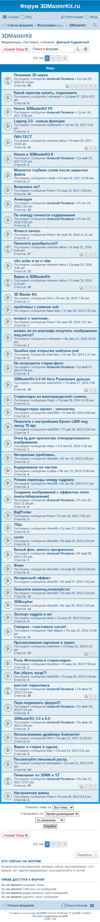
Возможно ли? (27, 187)
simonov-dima (56, 140)
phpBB (40, 913)
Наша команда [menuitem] (76, 905)
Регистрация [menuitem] (74, 17)
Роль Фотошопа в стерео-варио (42, 660)
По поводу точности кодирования (44, 215)
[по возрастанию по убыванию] (50, 820)
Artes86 (52, 458)
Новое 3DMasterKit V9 (33, 109)
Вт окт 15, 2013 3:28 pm (77, 458)
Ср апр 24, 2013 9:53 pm (74, 618)
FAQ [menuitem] (29, 17)
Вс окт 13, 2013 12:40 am (77, 471)
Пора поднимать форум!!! (37, 703)
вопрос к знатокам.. (32, 318)
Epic (50, 750)
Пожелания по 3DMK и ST (37, 775)
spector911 (54, 382)
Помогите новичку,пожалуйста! (42, 589)
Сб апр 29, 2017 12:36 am (76, 178)
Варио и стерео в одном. (36, 747)
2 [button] (53, 58)
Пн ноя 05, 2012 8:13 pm (74, 796)
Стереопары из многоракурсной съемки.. (51, 396)
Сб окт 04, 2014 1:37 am (79, 354)
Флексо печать (27, 231)
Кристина (53, 310)
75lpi (18, 525)
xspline (51, 471)
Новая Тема (14, 49)
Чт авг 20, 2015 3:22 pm (79, 310)
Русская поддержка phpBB (50, 916)
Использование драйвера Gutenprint (46, 734)
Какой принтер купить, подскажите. (46, 93)
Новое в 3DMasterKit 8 (33, 154)
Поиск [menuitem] (95, 26)
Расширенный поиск (85, 49)
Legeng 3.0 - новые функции (39, 121)
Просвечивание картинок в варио (44, 642)
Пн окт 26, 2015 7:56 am (72, 298)
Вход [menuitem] (93, 17)
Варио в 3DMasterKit (32, 277)
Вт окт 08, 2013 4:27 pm (77, 483)
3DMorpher (23, 602)
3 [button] (59, 58)
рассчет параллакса (31, 685)
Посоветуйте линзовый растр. (41, 759)
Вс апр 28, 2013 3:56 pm (77, 605)
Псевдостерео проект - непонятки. (45, 409)
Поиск (78, 49)
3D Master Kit (25, 294)
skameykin (54, 124)
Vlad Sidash (31, 42)
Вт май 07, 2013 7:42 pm (78, 581)
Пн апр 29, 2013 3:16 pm (78, 593)
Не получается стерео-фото (38, 363)
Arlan (50, 618)
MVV (50, 738)
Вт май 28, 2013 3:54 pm (78, 541)
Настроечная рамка (31, 793)
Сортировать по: (33, 813)
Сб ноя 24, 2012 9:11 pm (73, 750)
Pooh (50, 190)
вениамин (54, 763)
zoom (19, 537)
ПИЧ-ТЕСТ (23, 137)
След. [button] (65, 58)
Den (49, 298)
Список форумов (21, 905)
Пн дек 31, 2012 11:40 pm (74, 738)
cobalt (51, 178)
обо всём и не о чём (32, 261)
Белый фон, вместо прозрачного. (44, 550)
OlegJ (51, 400)
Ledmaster (47, 42)
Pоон (50, 516)
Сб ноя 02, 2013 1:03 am (75, 446)
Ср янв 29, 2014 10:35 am (76, 400)
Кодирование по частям (35, 467)
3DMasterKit (16, 36)
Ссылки (13, 17)
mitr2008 (53, 412)
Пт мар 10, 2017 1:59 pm (74, 190)
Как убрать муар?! (30, 673)
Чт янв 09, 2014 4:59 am (78, 412)
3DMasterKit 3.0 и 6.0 (32, 718)
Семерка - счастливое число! (40, 627)
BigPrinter (22, 512)
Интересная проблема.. (35, 455)
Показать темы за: (39, 807)
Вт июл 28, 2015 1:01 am (75, 322)
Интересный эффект (32, 578)
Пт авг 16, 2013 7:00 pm (73, 516)
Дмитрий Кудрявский (72, 42)
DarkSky (53, 354)
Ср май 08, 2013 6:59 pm (78, 569)
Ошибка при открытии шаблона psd (46, 351)
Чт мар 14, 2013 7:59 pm (79, 664)
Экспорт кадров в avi (33, 614)
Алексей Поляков (60, 78)
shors (51, 446)
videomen (53, 646)
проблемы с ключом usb (36, 307)
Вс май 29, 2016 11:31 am (75, 234)
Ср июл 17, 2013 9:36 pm (78, 528)
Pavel (50, 322)
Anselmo (53, 664)
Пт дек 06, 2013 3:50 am (78, 429)
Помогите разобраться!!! (36, 243)
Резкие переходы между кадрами (44, 480)
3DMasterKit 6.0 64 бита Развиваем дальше (52, 379)
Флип (19, 565)
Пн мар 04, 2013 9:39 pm (79, 676)
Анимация (23, 199)
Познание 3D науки (31, 75)
